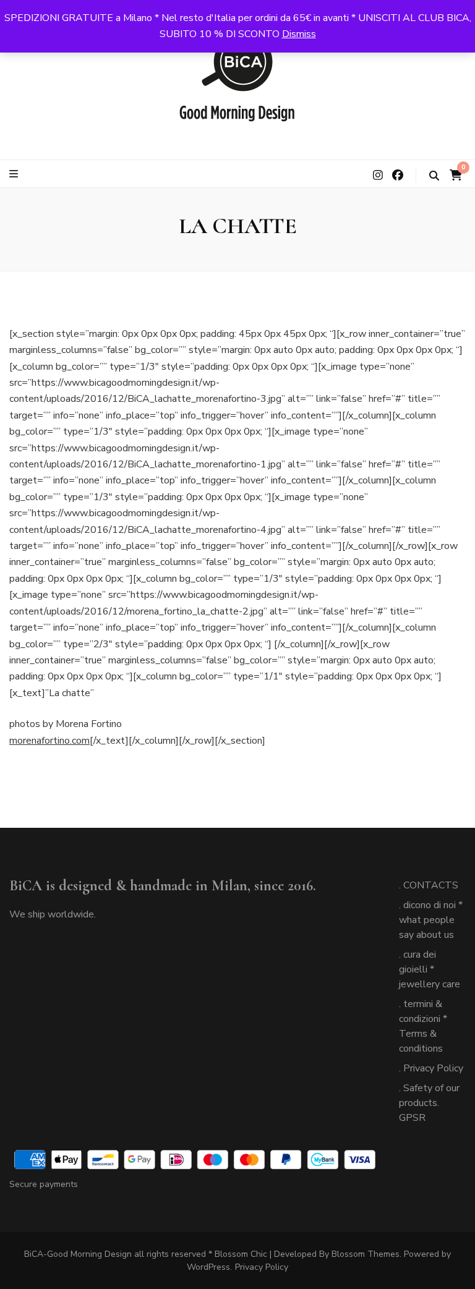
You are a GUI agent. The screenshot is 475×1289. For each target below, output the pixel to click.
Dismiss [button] (299, 34)
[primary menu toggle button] (15, 174)
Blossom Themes (366, 1254)
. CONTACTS (428, 885)
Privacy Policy (261, 1267)
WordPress (208, 1267)
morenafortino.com (49, 740)
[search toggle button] (434, 176)
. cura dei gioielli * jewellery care (429, 969)
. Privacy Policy (431, 1068)
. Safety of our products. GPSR (429, 1103)
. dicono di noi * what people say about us (431, 920)
